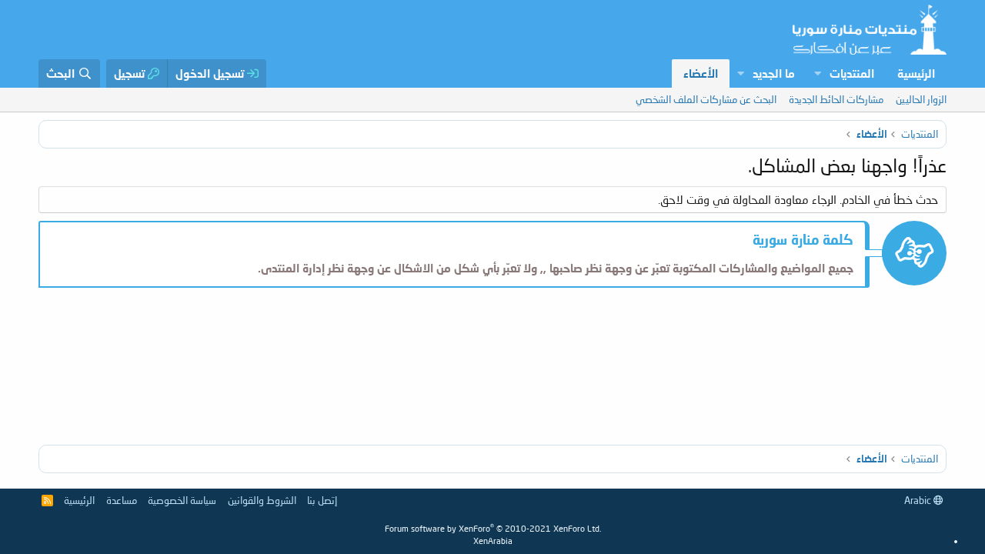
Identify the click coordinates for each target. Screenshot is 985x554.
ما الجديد (774, 73)
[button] (817, 73)
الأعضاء (700, 73)
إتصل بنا (322, 500)
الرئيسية (916, 73)
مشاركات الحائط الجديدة (836, 99)
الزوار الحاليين (921, 99)
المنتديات (852, 73)
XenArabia (493, 541)
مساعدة (121, 500)
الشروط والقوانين (262, 500)
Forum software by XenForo (493, 528)
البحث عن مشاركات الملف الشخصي (706, 99)
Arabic (918, 500)
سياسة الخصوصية (182, 500)
